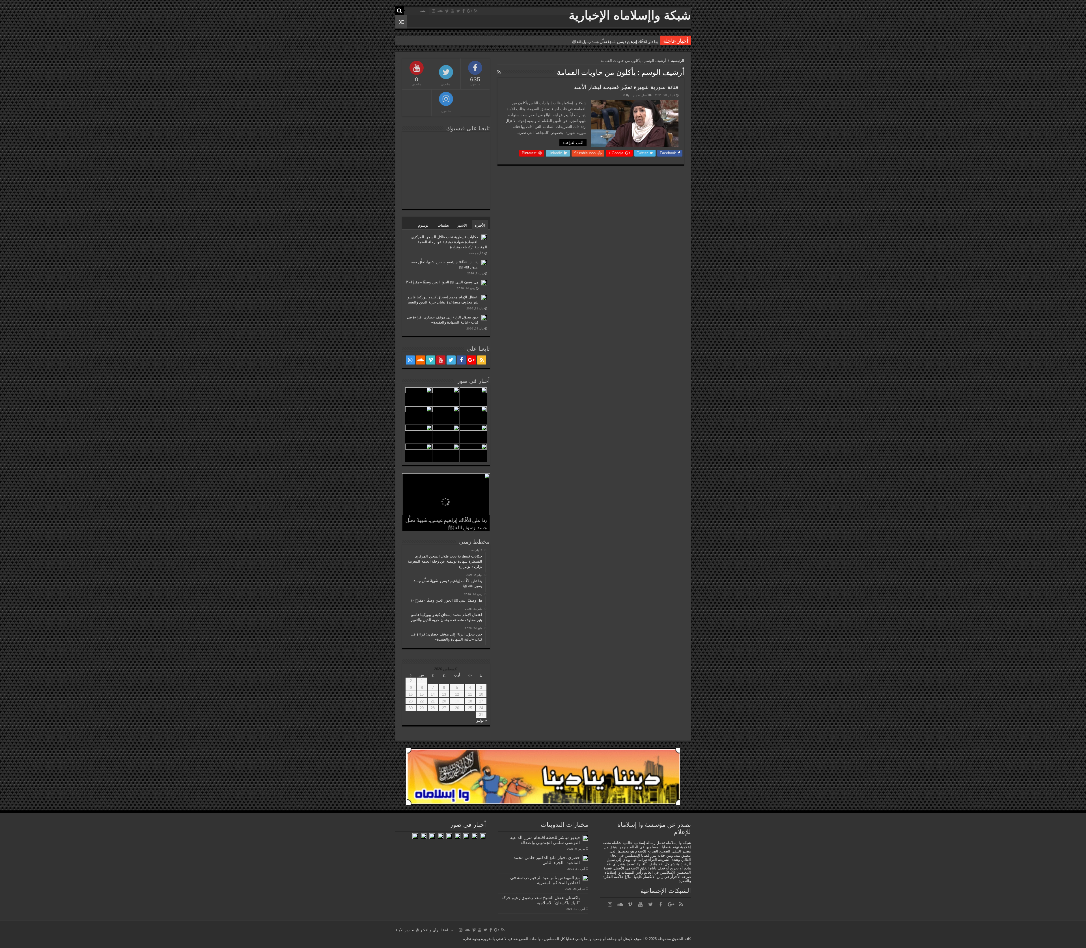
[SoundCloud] (440, 11)
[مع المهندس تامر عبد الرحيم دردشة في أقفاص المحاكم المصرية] (585, 878)
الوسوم (424, 225)
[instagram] (433, 11)
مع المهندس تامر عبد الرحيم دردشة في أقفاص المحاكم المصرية (545, 880)
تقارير (636, 95)
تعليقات (443, 225)
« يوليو (482, 720)
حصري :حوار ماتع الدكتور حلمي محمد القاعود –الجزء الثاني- (547, 860)
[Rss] (476, 11)
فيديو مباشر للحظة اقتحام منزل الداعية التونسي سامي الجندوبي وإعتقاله (545, 840)
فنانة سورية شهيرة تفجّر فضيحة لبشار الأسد (626, 87)
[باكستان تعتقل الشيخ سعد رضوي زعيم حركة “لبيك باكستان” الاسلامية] (585, 898)
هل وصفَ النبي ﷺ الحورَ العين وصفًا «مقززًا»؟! (622, 42)
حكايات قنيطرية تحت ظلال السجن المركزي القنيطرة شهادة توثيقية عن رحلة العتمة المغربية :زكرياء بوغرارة (449, 242)
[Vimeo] (446, 11)
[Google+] (469, 11)
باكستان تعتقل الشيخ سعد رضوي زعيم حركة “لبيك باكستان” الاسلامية (540, 900)
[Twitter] (458, 11)
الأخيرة (480, 225)
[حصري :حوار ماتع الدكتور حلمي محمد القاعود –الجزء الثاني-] (585, 858)
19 (457, 701)
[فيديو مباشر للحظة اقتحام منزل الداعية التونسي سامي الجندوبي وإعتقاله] (585, 838)
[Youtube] (452, 11)
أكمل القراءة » (573, 143)
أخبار (645, 95)
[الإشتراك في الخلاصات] (499, 72)
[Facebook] (463, 11)
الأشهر (462, 225)
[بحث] (399, 10)
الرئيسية (677, 60)
